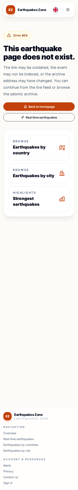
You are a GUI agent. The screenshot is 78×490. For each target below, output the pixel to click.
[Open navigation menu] (68, 10)
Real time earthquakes (41, 117)
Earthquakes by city (17, 450)
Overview (9, 433)
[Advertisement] (39, 260)
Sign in (7, 483)
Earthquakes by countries (20, 444)
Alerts (7, 465)
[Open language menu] (56, 9)
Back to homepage (41, 106)
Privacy (8, 471)
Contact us (10, 477)
